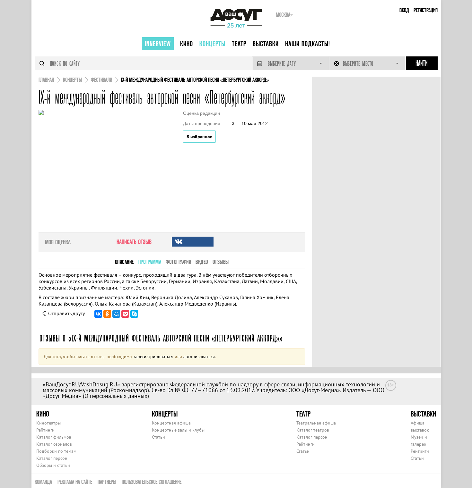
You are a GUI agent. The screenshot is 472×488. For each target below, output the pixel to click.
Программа (150, 262)
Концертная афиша (171, 423)
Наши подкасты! (307, 43)
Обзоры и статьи (53, 465)
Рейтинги (45, 430)
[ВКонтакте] (98, 314)
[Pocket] (125, 314)
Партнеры (107, 482)
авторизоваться (199, 356)
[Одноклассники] (107, 314)
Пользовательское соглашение (151, 482)
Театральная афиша (316, 423)
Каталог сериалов (54, 444)
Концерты (212, 43)
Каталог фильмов (53, 437)
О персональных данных (115, 396)
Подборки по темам (56, 451)
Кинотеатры (48, 423)
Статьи (158, 437)
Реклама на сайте (74, 482)
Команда (43, 482)
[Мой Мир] (116, 314)
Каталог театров (312, 430)
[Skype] (134, 314)
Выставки (266, 43)
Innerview (158, 43)
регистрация (426, 10)
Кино (186, 43)
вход (404, 10)
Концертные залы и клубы (178, 430)
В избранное (199, 136)
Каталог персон (51, 458)
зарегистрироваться (153, 356)
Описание (124, 262)
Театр (239, 43)
